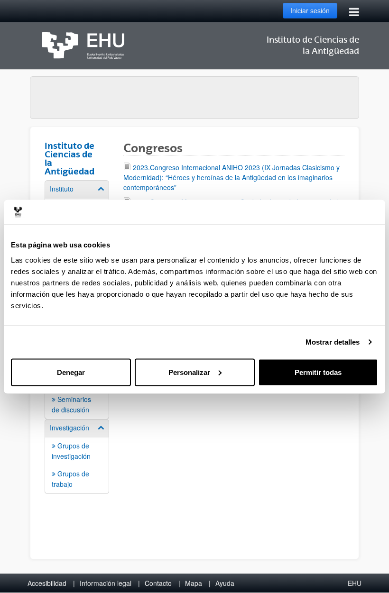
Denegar (71, 372)
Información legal (105, 583)
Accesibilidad (47, 583)
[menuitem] (77, 456)
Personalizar (189, 372)
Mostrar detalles (333, 342)
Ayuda (224, 583)
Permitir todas (318, 372)
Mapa (193, 583)
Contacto (158, 583)
